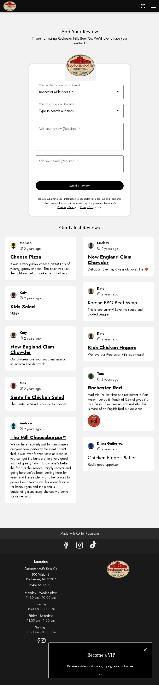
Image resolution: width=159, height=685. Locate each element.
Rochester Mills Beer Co (118, 569)
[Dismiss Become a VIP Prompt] (145, 650)
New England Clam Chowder (32, 349)
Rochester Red (105, 387)
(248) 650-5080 (41, 585)
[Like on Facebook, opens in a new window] (66, 546)
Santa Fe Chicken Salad (37, 397)
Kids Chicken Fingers (112, 347)
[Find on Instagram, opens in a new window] (79, 546)
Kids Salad (22, 306)
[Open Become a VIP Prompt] (100, 674)
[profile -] (143, 6)
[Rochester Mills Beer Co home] (21, 6)
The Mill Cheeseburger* (38, 437)
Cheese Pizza (25, 256)
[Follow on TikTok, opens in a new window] (93, 546)
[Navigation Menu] (153, 6)
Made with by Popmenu (51, 533)
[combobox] (78, 111)
